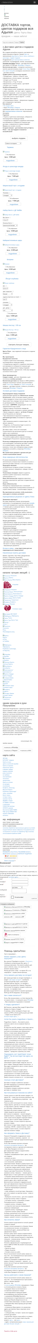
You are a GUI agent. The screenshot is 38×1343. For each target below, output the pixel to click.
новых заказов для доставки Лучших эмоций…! (19, 1323)
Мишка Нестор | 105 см (12, 325)
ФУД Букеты (15, 616)
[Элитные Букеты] (8, 662)
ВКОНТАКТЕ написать (9, 854)
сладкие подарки (15, 58)
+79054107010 (7, 2)
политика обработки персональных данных (16, 828)
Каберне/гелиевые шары (12, 240)
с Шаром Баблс (7, 680)
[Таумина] (10, 152)
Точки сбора (26, 69)
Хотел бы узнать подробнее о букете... (19, 1019)
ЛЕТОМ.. (5, 758)
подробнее (10, 160)
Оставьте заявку (8, 548)
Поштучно (14, 575)
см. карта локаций (8, 71)
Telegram (27, 65)
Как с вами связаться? (12, 995)
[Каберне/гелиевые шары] (12, 245)
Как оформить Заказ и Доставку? (17, 1133)
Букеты (11, 577)
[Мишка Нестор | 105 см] (12, 330)
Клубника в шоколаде (9, 649)
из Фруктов (6, 650)
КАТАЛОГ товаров (8, 760)
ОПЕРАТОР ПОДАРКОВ (24, 854)
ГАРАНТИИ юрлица (8, 806)
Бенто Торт (14, 620)
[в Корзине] (6, 658)
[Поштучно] (6, 626)
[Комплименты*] (8, 670)
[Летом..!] (6, 622)
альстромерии (7, 777)
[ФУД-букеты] (7, 645)
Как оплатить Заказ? (12, 1219)
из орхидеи (6, 784)
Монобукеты (6, 668)
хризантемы (6, 780)
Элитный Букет (18, 591)
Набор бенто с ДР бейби (12, 210)
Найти (22, 42)
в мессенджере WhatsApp (13, 1285)
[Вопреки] (10, 264)
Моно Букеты (16, 580)
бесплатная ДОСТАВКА (10, 810)
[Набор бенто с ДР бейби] (12, 215)
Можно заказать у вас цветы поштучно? (15, 957)
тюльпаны (6, 778)
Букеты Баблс (17, 598)
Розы (4, 630)
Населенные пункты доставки (14, 552)
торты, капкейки (7, 793)
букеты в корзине (8, 765)
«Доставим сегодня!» (15, 980)
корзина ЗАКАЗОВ (8, 813)
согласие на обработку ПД (19, 831)
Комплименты (17, 594)
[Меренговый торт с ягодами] (14, 190)
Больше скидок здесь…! (11, 1016)
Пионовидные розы (8, 632)
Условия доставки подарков (13, 390)
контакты (5, 815)
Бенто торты (23, 56)
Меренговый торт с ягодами (14, 185)
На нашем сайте (9, 106)
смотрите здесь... (14, 877)
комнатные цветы (8, 767)
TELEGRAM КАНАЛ (24, 852)
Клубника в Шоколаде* (9, 791)
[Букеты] (5, 635)
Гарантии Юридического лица (14, 348)
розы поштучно (7, 773)
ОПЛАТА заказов (8, 808)
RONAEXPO (6, 852)
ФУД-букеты (6, 647)
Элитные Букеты (8, 664)
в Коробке (15, 584)
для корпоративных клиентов (21, 60)
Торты (10, 618)
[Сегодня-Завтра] (8, 693)
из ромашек (6, 786)
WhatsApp (21, 65)
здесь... (11, 1320)
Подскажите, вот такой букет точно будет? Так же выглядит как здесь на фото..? (18, 1056)
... (3, 633)
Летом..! (5, 624)
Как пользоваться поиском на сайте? (18, 1092)
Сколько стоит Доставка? (14, 1080)
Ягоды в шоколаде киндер (13, 166)
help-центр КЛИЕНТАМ (10, 812)
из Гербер (6, 641)
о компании (6, 804)
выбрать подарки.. (19, 138)
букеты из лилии (8, 782)
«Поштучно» (28, 961)
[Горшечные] (7, 697)
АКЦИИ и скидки (8, 800)
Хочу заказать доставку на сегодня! (18, 975)
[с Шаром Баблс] (8, 677)
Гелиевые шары (17, 609)
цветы (26, 54)
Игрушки (12, 604)
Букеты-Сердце (18, 596)
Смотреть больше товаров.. (19, 344)
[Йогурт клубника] (12, 283)
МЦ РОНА (14, 852)
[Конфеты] (6, 689)
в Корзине (14, 589)
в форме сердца (8, 769)
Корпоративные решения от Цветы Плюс (18, 496)
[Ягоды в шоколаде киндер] (13, 171)
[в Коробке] (6, 654)
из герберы (6, 775)
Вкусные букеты (7, 789)
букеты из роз (7, 762)
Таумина (10, 147)
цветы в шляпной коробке (10, 764)
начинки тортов (7, 799)
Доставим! (14, 614)
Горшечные (15, 600)
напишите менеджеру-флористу (14, 1145)
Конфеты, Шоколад (8, 788)
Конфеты (13, 602)
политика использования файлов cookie (18, 832)
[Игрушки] (6, 681)
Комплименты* (7, 672)
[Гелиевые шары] (8, 685)
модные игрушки (8, 771)
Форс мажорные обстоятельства (15, 457)
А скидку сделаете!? (12, 1004)
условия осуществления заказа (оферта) (19, 829)
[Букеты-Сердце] (8, 674)
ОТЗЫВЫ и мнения (8, 802)
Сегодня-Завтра (7, 695)
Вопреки (10, 259)
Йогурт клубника (12, 278)
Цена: (6, 157)
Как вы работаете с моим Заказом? (17, 1275)
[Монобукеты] (7, 666)
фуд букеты (15, 56)
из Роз (4, 639)
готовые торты (7, 797)
